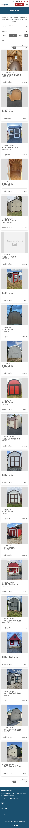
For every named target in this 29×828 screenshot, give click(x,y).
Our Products (7, 813)
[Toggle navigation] (27, 4)
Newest (21, 35)
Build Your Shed (19, 4)
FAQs (5, 815)
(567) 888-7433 (14, 798)
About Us (6, 811)
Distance (5, 35)
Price (12, 35)
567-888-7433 (24, 1)
